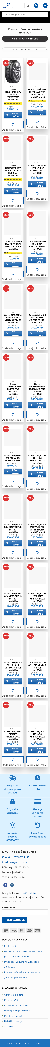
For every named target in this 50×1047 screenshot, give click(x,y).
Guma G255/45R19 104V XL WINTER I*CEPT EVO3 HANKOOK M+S (37, 93)
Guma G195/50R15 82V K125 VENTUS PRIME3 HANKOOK (13, 597)
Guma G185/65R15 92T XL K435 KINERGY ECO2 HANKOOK (37, 597)
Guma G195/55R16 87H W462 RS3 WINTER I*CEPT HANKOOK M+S (37, 528)
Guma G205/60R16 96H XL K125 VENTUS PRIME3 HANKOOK (37, 389)
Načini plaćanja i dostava (17, 1010)
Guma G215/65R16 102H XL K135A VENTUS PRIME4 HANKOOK (13, 319)
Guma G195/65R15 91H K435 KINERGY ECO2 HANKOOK (37, 459)
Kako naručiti (11, 1000)
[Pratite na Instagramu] (12, 885)
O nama (8, 1026)
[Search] (4, 19)
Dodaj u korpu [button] (15, 115)
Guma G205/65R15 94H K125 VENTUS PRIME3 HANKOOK (13, 389)
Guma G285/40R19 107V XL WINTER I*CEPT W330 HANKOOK (13, 94)
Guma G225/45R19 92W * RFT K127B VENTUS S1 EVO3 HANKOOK (13, 245)
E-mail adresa (8, 908)
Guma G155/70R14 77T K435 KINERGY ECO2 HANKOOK (37, 735)
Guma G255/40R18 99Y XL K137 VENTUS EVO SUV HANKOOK (13, 170)
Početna (13, 29)
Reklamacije (10, 946)
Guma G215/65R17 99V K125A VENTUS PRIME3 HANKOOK (37, 245)
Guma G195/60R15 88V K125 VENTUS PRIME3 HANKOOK (13, 528)
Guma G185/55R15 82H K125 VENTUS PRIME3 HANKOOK (37, 666)
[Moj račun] (28, 6)
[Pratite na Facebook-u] (5, 885)
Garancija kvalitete (13, 995)
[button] (36, 5)
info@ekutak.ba (14, 862)
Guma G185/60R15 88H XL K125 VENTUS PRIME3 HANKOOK (13, 666)
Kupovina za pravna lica (16, 1005)
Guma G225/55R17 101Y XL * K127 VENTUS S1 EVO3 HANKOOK (37, 169)
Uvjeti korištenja (13, 1021)
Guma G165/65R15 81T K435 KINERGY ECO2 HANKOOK (13, 735)
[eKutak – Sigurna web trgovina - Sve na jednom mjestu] (8, 6)
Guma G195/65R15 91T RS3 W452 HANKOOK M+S (13, 458)
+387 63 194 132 (15, 857)
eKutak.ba (29, 893)
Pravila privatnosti (13, 1016)
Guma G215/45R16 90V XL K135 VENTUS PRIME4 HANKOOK (37, 319)
